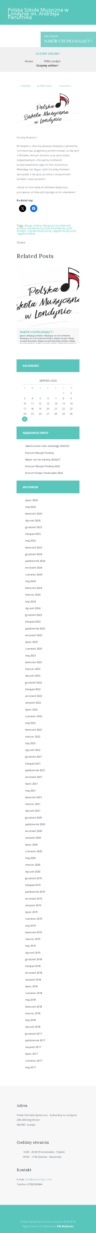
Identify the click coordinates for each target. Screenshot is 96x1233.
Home (29, 61)
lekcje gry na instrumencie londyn (36, 338)
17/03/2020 (25, 85)
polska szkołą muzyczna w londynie (41, 228)
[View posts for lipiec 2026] (25, 380)
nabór (38, 343)
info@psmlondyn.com (38, 1179)
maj (30, 506)
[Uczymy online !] (48, 110)
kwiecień (33, 513)
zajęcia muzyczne (64, 231)
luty (30, 601)
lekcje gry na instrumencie (57, 335)
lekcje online (33, 225)
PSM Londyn (51, 36)
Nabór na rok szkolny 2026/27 (42, 459)
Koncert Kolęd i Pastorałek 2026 (44, 473)
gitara (23, 335)
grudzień (33, 527)
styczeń (32, 520)
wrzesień (33, 567)
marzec (32, 594)
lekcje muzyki (60, 338)
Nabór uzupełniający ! (68, 41)
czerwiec (33, 574)
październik (35, 560)
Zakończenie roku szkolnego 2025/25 (47, 446)
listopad (33, 533)
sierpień (33, 702)
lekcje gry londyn (35, 335)
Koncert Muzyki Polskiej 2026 (42, 466)
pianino (46, 343)
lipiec (31, 500)
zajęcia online (26, 233)
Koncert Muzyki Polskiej (39, 452)
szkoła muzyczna (39, 231)
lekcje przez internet (57, 225)
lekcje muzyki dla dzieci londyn (53, 340)
